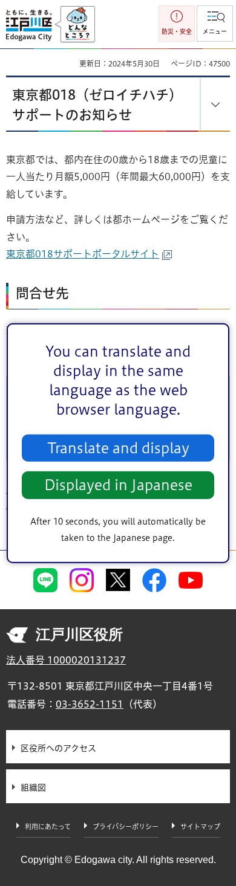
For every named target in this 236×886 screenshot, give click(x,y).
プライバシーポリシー (126, 826)
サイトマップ (200, 826)
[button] (215, 23)
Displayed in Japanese (118, 485)
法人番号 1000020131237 (66, 660)
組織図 (33, 787)
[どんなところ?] (74, 25)
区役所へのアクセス (58, 748)
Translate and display (118, 448)
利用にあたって (48, 826)
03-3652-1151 (89, 704)
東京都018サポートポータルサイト (82, 254)
